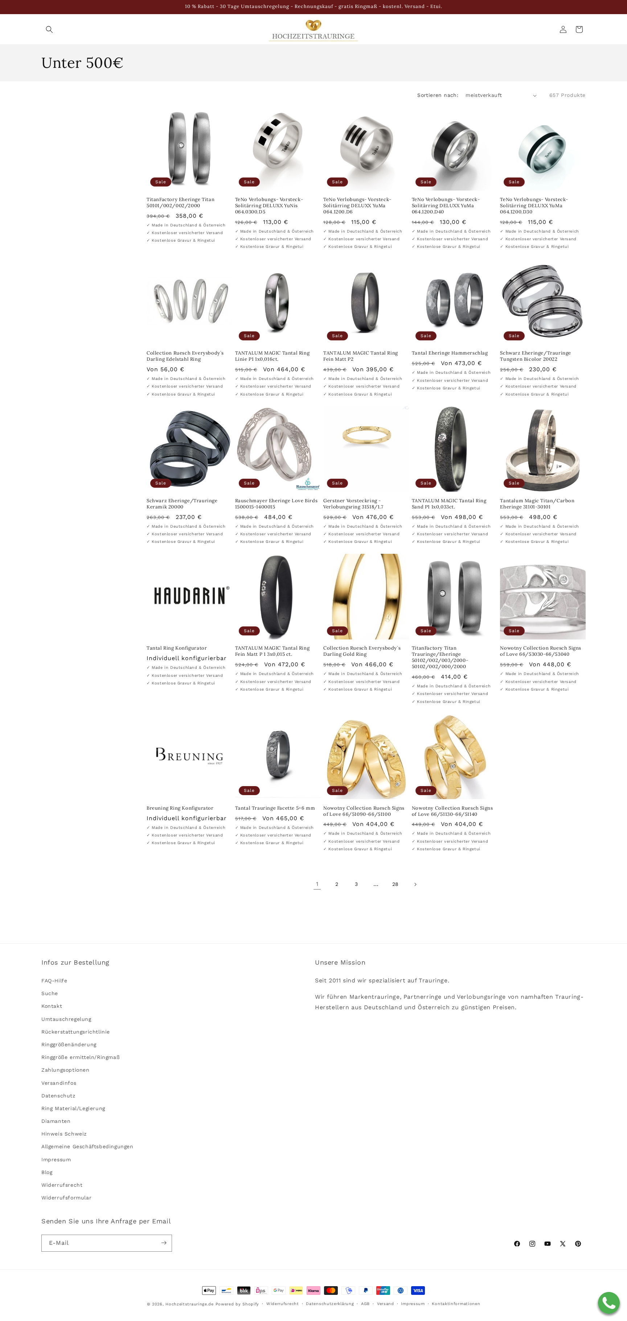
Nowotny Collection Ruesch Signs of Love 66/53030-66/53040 (540, 651)
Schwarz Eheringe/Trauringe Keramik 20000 (182, 504)
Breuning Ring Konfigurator (180, 808)
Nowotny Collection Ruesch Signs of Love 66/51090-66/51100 (364, 811)
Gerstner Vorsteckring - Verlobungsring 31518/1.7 (353, 504)
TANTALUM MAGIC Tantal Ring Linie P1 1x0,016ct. (272, 356)
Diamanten (55, 1121)
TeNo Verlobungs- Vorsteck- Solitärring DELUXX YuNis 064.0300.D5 (269, 206)
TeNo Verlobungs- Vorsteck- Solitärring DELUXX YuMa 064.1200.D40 (446, 206)
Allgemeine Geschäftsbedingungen (87, 1147)
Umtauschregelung (66, 1019)
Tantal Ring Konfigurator (177, 648)
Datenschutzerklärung (330, 1303)
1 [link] (317, 883)
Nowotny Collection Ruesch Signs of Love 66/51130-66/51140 (452, 811)
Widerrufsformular (66, 1198)
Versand (385, 1303)
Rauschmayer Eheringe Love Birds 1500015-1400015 (276, 504)
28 (395, 884)
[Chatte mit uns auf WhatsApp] (609, 1303)
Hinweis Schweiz (64, 1134)
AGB (365, 1303)
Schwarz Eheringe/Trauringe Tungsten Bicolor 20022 (535, 356)
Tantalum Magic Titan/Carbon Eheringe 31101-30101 (537, 504)
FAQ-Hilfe (54, 981)
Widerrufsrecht (61, 1185)
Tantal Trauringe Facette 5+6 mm (275, 808)
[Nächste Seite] (415, 884)
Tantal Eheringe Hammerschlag (450, 353)
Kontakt (51, 1006)
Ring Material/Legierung (73, 1108)
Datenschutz (58, 1096)
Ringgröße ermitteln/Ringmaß (80, 1057)
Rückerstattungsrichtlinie (75, 1032)
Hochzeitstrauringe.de (189, 1304)
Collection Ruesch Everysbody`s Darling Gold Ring (362, 651)
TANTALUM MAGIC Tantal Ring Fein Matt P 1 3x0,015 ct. (272, 651)
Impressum (56, 1159)
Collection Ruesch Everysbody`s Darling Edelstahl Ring (185, 356)
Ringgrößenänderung (69, 1044)
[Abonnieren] (164, 1242)
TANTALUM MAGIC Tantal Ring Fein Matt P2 (360, 356)
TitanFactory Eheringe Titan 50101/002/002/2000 (180, 203)
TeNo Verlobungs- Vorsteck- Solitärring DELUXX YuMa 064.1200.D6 (357, 206)
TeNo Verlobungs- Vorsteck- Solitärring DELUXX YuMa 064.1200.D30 (534, 206)
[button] (49, 29)
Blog (46, 1172)
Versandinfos (58, 1083)
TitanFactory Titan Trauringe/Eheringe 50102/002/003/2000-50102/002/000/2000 (440, 657)
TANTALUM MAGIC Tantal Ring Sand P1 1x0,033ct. (449, 504)
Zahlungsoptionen (65, 1070)
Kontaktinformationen (456, 1303)
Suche (49, 994)
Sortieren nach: (437, 95)
